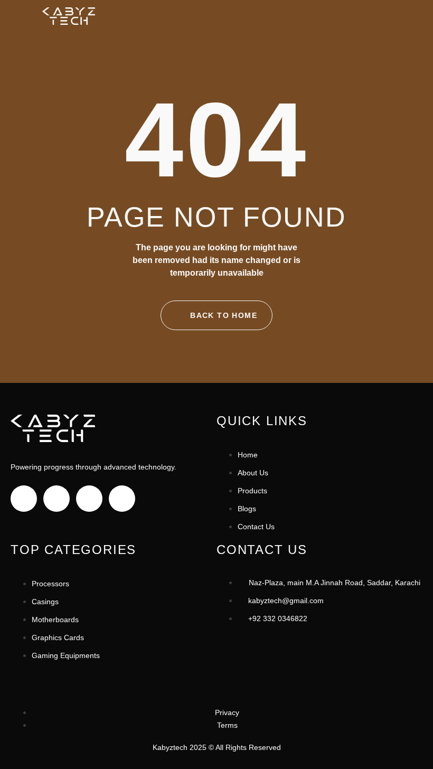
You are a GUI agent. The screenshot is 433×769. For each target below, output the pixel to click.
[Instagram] (56, 498)
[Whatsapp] (122, 498)
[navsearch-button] (361, 18)
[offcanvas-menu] (381, 17)
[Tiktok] (89, 498)
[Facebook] (24, 498)
